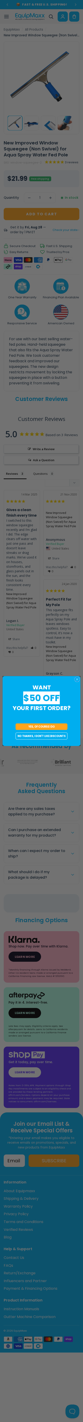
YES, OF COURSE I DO (41, 726)
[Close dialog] (77, 679)
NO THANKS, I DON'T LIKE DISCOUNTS (41, 736)
